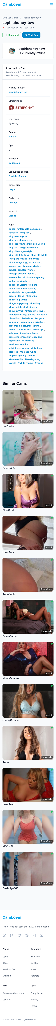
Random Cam (9, 969)
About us (35, 956)
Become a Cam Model (13, 993)
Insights (34, 963)
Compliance (36, 993)
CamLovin (11, 4)
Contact (6, 999)
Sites (4, 963)
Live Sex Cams (10, 17)
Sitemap (6, 975)
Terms (33, 1006)
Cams (5, 956)
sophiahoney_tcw (32, 17)
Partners (34, 975)
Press (33, 969)
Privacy (34, 999)
